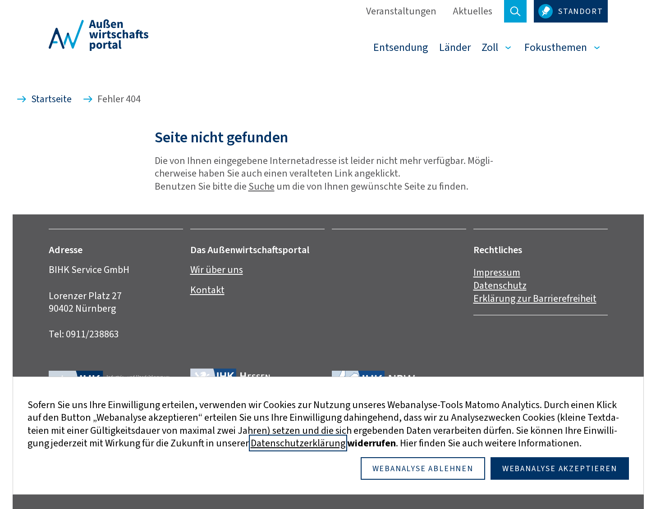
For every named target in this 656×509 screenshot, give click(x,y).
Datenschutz (500, 285)
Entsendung (400, 47)
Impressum (496, 272)
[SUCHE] (515, 11)
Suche (261, 186)
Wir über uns (216, 269)
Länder (455, 47)
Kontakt (207, 289)
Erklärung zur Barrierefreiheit (534, 298)
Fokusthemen (555, 47)
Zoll (490, 47)
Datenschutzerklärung (298, 443)
